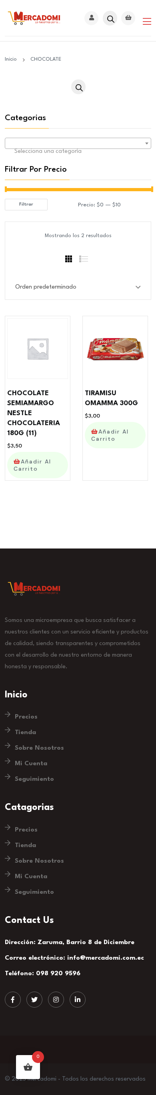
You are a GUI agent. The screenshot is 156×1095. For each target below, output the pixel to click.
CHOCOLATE (45, 59)
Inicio (12, 59)
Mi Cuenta (31, 763)
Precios (26, 717)
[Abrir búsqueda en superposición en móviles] (109, 18)
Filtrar (26, 204)
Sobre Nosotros (39, 748)
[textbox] (78, 151)
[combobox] (78, 143)
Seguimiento (34, 779)
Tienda (25, 732)
